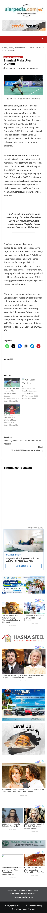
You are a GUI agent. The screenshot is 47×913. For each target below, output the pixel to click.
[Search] (42, 39)
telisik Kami (12, 890)
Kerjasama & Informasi (23, 897)
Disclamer (14, 893)
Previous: (22, 440)
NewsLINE (7, 57)
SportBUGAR (17, 57)
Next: (27, 448)
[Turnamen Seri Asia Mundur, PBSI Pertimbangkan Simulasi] (12, 382)
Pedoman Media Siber (28, 890)
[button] (4, 39)
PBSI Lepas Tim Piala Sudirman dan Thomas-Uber (29, 390)
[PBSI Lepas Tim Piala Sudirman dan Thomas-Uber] (30, 382)
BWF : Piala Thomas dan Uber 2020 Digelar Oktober (12, 417)
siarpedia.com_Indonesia (14, 68)
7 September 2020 (31, 68)
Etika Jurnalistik (28, 893)
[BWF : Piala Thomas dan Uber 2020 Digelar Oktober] (12, 409)
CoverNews (17, 909)
